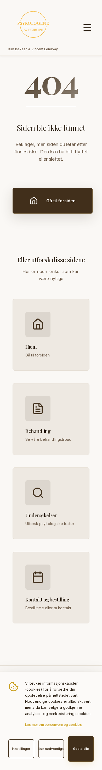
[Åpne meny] (87, 27)
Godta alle (81, 749)
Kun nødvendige (51, 749)
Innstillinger (21, 749)
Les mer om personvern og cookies (53, 725)
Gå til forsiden (61, 200)
